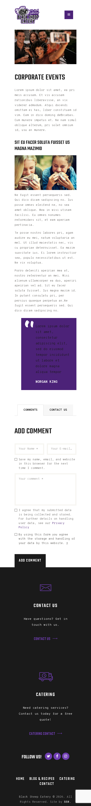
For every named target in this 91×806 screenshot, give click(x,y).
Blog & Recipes (42, 779)
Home (20, 779)
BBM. (67, 802)
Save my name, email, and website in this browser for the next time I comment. (47, 464)
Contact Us (58, 410)
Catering (67, 779)
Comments (30, 410)
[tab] (30, 410)
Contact (47, 784)
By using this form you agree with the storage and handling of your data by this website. (47, 539)
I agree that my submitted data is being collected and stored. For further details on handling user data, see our (46, 519)
